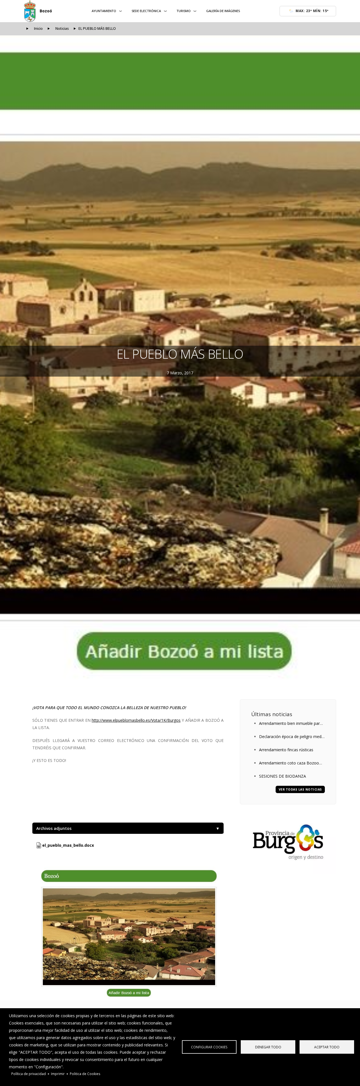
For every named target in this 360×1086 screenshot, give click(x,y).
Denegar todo (268, 1047)
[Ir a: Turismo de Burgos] (288, 842)
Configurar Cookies (209, 1047)
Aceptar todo (326, 1047)
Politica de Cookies (85, 1073)
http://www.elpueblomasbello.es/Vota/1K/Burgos (136, 720)
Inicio (38, 28)
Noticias (62, 28)
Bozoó (46, 10)
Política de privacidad (28, 1073)
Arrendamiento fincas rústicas (286, 749)
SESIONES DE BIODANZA (282, 776)
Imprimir (58, 1073)
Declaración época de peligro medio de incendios (292, 737)
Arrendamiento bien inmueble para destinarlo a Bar (290, 724)
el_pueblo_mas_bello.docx (67, 845)
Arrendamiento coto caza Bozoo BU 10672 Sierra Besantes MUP (289, 763)
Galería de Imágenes (223, 11)
